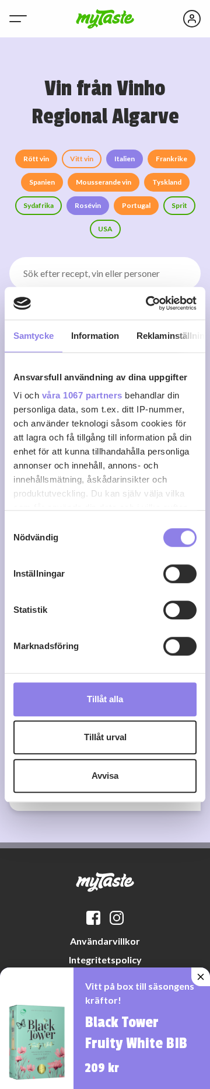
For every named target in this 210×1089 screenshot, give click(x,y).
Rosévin (88, 205)
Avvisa (105, 776)
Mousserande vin (103, 182)
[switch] (180, 573)
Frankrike (171, 158)
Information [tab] (95, 336)
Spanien (42, 182)
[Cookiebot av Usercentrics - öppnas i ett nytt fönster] (148, 303)
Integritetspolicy (105, 959)
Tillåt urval (105, 737)
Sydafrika (38, 205)
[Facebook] (93, 918)
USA (105, 228)
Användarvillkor (105, 940)
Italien (124, 158)
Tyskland (166, 182)
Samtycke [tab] (33, 336)
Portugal (136, 205)
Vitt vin (81, 158)
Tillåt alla (105, 699)
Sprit (179, 205)
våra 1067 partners (82, 395)
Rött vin (36, 158)
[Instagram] (117, 918)
